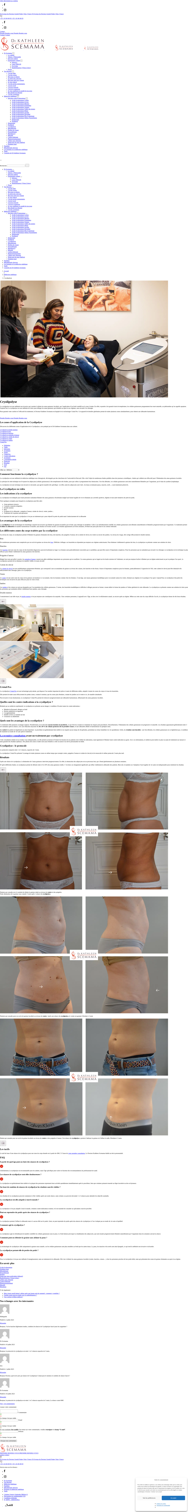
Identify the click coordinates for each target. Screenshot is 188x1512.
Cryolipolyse (12, 126)
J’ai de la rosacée (13, 87)
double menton (26, 596)
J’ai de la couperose (14, 89)
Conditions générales (10, 1498)
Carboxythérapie (13, 137)
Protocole (7, 461)
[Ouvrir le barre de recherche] (1, 158)
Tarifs (5, 151)
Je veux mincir (12, 82)
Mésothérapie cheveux (11, 148)
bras (52, 542)
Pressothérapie (12, 132)
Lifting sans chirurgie (14, 141)
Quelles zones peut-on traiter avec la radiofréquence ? (20, 1295)
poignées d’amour (30, 559)
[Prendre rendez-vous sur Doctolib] (9, 1506)
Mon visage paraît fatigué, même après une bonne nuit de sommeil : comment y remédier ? (32, 1293)
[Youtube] (5, 8)
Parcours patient (13, 58)
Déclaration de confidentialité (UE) (15, 1496)
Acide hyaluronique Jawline (20, 112)
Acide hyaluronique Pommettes (21, 105)
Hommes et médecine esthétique (14, 1489)
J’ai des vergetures (13, 94)
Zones (6, 452)
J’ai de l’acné (12, 85)
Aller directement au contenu (9, 1)
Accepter (173, 1498)
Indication (7, 449)
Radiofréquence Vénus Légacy (21, 68)
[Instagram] (5, 10)
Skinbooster (15, 119)
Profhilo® (15, 121)
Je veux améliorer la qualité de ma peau (20, 91)
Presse (10, 69)
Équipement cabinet (14, 60)
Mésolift (10, 135)
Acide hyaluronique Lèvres (20, 102)
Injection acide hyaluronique (16, 98)
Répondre (3, 1323)
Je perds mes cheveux (14, 78)
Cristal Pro (7, 454)
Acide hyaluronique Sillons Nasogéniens (24, 118)
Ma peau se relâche (14, 77)
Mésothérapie (12, 128)
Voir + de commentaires (7, 1404)
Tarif (5, 465)
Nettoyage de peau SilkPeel (16, 142)
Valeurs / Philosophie (14, 57)
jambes (5, 587)
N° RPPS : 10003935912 (12, 1500)
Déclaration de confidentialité (163, 1505)
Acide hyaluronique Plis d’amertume (23, 116)
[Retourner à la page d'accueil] (49, 50)
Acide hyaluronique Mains (20, 111)
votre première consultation (76, 1153)
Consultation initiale (10, 459)
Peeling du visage (13, 130)
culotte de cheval (7, 568)
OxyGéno (15, 66)
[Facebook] (4, 5)
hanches (5, 550)
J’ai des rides (12, 73)
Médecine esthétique (10, 96)
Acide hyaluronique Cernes (20, 100)
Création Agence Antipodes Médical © (16, 1494)
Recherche (3, 166)
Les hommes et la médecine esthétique (16, 149)
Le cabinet (11, 55)
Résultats (6, 463)
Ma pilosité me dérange (15, 92)
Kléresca (14, 62)
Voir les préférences (149, 1498)
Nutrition (6, 146)
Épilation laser (12, 144)
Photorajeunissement (14, 139)
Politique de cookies (161, 1503)
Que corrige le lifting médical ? (13, 1297)
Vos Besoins (8, 71)
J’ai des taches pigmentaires (16, 84)
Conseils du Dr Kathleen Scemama (15, 153)
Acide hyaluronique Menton (20, 104)
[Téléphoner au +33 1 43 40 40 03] (1, 1506)
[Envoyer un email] (4, 1506)
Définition (7, 445)
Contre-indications (9, 456)
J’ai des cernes (12, 75)
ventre (4, 578)
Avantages (7, 451)
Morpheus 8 (11, 134)
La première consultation (13, 735)
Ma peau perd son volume (16, 80)
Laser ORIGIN (16, 64)
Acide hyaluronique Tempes (20, 107)
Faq (5, 466)
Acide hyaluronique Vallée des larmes (23, 109)
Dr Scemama (8, 53)
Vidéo (6, 447)
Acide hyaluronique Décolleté (21, 114)
